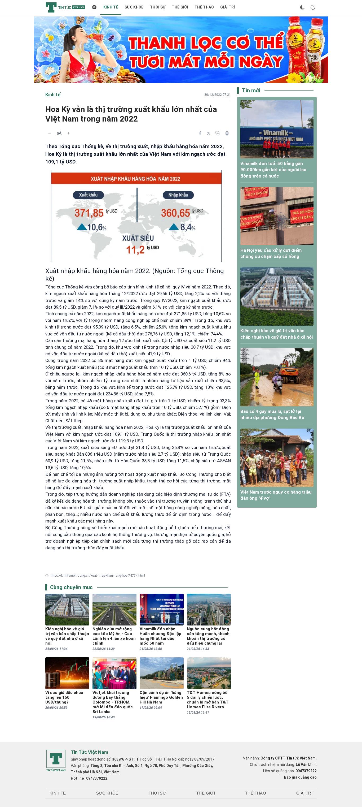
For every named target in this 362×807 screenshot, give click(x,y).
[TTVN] (56, 761)
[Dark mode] (302, 7)
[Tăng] (68, 133)
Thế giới (180, 7)
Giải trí (227, 7)
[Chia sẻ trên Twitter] (208, 133)
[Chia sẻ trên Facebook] (200, 133)
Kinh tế (110, 7)
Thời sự (157, 7)
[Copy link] (217, 133)
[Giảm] (49, 133)
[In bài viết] (227, 133)
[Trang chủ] (94, 7)
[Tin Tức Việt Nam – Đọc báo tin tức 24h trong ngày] (65, 7)
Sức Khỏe (134, 7)
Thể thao (204, 7)
